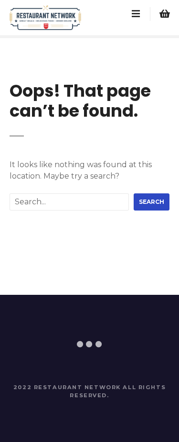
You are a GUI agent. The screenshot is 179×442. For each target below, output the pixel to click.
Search (151, 201)
